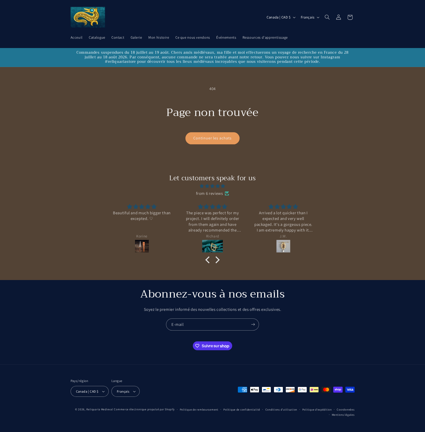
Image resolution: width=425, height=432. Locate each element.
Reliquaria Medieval (99, 409)
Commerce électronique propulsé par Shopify (144, 409)
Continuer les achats (212, 138)
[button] (327, 17)
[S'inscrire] (253, 324)
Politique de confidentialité (241, 409)
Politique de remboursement (199, 409)
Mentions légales (343, 414)
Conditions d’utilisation (281, 409)
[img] (212, 186)
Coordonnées (345, 409)
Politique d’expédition (317, 409)
